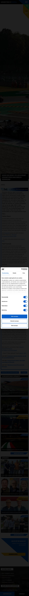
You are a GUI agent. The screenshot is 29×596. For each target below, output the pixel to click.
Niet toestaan (14, 325)
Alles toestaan (14, 316)
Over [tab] (24, 273)
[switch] (25, 301)
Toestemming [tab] (5, 273)
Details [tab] (14, 273)
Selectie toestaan (14, 321)
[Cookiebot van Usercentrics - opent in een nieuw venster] (21, 269)
